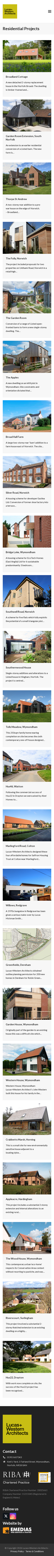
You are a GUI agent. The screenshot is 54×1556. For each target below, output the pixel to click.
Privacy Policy (17, 1551)
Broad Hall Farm (14, 436)
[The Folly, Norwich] (27, 237)
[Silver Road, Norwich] (27, 471)
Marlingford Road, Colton (20, 845)
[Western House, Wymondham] (27, 1059)
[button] (49, 11)
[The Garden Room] (27, 297)
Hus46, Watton (14, 786)
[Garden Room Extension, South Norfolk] (27, 115)
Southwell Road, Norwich (20, 611)
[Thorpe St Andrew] (27, 178)
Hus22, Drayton (15, 1377)
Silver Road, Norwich (17, 492)
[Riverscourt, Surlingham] (27, 1297)
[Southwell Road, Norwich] (27, 590)
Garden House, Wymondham (22, 1024)
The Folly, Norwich (16, 258)
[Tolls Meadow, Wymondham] (27, 706)
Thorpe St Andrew (16, 199)
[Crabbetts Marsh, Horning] (27, 1118)
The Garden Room (16, 317)
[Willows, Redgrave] (27, 884)
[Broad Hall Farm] (27, 416)
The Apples (12, 377)
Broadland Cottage (17, 76)
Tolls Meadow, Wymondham (21, 726)
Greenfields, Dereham (18, 964)
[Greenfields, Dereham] (27, 944)
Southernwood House (18, 667)
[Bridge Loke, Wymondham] (27, 531)
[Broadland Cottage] (27, 55)
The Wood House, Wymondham (24, 1258)
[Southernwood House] (27, 646)
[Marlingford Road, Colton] (27, 825)
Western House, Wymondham (23, 1080)
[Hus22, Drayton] (27, 1356)
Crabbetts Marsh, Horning (20, 1139)
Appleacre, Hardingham (19, 1199)
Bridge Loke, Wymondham (20, 552)
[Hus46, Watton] (27, 765)
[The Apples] (27, 356)
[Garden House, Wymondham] (27, 1003)
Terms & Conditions (34, 1551)
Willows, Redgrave (16, 905)
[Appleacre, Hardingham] (27, 1178)
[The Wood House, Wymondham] (27, 1237)
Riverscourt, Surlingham (19, 1317)
